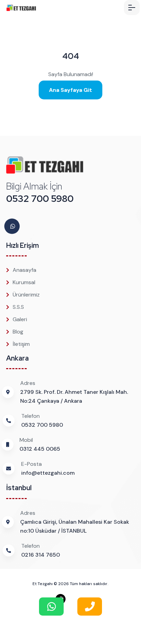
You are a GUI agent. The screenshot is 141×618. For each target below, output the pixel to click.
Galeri (20, 319)
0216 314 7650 (40, 554)
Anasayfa (24, 270)
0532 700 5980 (40, 199)
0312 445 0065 (40, 448)
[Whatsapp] (12, 226)
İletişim (21, 344)
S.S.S (18, 307)
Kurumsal (24, 282)
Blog (18, 331)
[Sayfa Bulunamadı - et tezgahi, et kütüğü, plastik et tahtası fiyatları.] (30, 7)
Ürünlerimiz (26, 294)
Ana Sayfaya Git (70, 90)
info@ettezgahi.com (48, 472)
